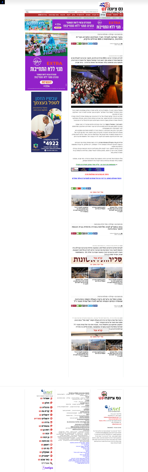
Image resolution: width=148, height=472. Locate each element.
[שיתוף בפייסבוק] (94, 44)
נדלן (73, 15)
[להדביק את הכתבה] (78, 189)
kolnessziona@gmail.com (111, 417)
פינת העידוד (86, 430)
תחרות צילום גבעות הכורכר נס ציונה (80, 458)
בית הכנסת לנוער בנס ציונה (99, 245)
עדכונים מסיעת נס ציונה (83, 438)
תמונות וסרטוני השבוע (78, 404)
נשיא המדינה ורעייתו (114, 318)
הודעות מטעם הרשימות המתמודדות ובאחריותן (77, 428)
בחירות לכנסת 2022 (84, 436)
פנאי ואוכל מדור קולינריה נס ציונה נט (78, 422)
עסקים (80, 413)
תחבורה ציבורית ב (64, 439)
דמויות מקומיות (85, 406)
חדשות (115, 15)
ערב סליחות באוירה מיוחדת (112, 245)
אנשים (88, 15)
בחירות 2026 (42, 15)
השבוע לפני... (85, 410)
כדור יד (75, 401)
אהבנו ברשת (74, 432)
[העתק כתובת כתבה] (84, 44)
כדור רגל (87, 401)
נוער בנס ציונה (54, 15)
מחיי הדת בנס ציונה (89, 18)
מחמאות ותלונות (84, 417)
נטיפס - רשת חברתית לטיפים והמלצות (79, 442)
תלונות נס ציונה (74, 418)
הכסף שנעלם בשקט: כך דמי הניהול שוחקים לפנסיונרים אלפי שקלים (96, 178)
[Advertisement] (96, 51)
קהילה (103, 15)
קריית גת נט (86, 448)
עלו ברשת (68, 404)
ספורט (109, 15)
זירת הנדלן (80, 433)
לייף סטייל (80, 15)
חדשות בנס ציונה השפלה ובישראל (79, 393)
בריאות (114, 18)
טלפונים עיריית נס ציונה (82, 424)
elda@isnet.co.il (116, 424)
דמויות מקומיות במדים (63, 406)
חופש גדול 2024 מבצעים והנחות (66, 438)
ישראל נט (86, 445)
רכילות (87, 404)
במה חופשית (69, 415)
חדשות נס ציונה (72, 433)
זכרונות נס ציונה (76, 410)
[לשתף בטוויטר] (89, 44)
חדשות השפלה (70, 394)
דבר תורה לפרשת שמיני (83, 463)
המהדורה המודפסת (84, 432)
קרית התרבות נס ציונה (114, 55)
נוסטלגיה (86, 409)
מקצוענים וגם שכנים (72, 413)
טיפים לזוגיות (86, 456)
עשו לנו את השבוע (75, 406)
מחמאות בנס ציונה (84, 418)
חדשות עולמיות (84, 395)
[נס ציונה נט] (109, 401)
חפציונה (87, 453)
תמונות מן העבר (67, 410)
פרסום (87, 451)
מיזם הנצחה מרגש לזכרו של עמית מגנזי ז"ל (82, 318)
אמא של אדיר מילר (84, 454)
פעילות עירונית (106, 18)
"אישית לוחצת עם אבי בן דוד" (82, 415)
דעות (68, 15)
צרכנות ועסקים (84, 411)
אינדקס (87, 420)
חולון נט (87, 450)
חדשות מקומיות (80, 394)
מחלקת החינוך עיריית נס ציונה (81, 425)
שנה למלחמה (85, 439)
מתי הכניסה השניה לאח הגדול (81, 452)
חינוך (120, 18)
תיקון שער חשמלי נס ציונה (82, 446)
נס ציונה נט (118, 34)
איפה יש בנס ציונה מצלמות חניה (97, 174)
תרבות (62, 15)
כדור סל (81, 401)
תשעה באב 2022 (65, 435)
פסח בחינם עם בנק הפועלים (82, 462)
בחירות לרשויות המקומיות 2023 (80, 427)
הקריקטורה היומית (75, 439)
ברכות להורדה (79, 434)
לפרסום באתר (71, 12)
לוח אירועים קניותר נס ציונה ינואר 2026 (79, 459)
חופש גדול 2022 (70, 434)
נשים (67, 432)
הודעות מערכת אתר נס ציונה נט (79, 435)
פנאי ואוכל (86, 423)
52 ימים (87, 457)
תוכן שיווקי (86, 413)
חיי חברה (95, 15)
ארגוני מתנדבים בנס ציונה (74, 18)
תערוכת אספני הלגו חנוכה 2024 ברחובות (78, 461)
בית (121, 15)
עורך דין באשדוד (85, 447)
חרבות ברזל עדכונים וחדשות (80, 429)
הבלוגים (87, 433)
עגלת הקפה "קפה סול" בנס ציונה (101, 318)
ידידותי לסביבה (84, 403)
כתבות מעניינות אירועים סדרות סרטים (67, 436)
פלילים (87, 394)
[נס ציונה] (110, 13)
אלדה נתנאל (102, 420)
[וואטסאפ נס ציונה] (87, 169)
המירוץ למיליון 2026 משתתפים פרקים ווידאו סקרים (76, 440)
